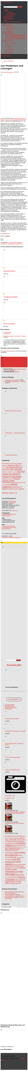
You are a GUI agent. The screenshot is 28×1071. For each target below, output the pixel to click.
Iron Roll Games (11, 15)
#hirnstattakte (9, 836)
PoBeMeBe (4, 478)
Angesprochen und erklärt (12, 380)
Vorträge (5, 489)
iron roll (13, 857)
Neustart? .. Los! (9, 798)
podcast (23, 864)
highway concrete (6, 471)
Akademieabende (16, 838)
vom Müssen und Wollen (11, 297)
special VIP (7, 877)
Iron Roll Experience (6, 1)
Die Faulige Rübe (14, 665)
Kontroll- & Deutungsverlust (12, 769)
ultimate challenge (10, 485)
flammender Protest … (10, 271)
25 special (10, 838)
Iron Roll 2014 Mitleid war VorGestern (16, 36)
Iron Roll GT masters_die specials (13, 21)
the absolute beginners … (12, 455)
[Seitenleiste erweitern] (1, 540)
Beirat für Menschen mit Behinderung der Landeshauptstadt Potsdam (13, 119)
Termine (7, 484)
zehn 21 (21, 489)
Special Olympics (15, 875)
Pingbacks (7, 333)
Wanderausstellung (13, 489)
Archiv (9, 493)
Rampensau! (12, 502)
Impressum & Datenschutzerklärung (11, 537)
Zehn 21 (6, 11)
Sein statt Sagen (14, 872)
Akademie (11, 465)
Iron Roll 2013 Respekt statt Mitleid (16, 34)
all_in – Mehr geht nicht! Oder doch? (16, 38)
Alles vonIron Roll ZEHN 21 (11, 27)
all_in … (6, 20)
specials (22, 875)
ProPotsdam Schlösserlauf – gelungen (15, 381)
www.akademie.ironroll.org (9, 527)
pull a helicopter (10, 478)
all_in (5, 60)
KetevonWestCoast (8, 72)
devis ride (22, 848)
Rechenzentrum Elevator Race (13, 410)
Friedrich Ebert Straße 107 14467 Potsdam (9, 515)
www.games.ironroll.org (8, 526)
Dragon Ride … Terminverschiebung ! (15, 432)
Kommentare (7, 332)
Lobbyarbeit (10, 60)
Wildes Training (10, 883)
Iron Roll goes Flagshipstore (12, 757)
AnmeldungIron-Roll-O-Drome (11, 13)
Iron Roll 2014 (18, 857)
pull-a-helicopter (15, 867)
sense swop (18, 482)
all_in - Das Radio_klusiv (13, 839)
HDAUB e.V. (15, 510)
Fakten (16, 853)
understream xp (16, 487)
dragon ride (15, 850)
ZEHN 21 (18, 883)
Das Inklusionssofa (9, 40)
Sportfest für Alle (13, 877)
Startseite (6, 9)
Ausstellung (8, 841)
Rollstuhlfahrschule (8, 482)
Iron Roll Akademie (9, 19)
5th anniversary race (8, 463)
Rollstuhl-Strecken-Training (11, 479)
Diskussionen (9, 850)
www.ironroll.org (6, 528)
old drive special (17, 864)
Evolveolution (9, 852)
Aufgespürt (23, 839)
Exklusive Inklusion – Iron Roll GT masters (15, 336)
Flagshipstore (12, 501)
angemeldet (9, 351)
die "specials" (16, 469)
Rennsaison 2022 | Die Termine (14, 892)
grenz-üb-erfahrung (17, 243)
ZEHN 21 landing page (10, 30)
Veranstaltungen (8, 17)
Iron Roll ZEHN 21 (8, 25)
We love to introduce (9, 323)
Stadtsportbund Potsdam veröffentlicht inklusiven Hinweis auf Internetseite (15, 812)
